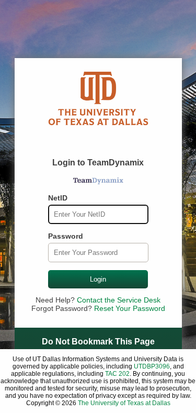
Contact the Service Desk (118, 300)
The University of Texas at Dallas (124, 403)
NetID (57, 198)
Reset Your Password (129, 308)
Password (65, 236)
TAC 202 (117, 373)
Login (98, 279)
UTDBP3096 (152, 366)
